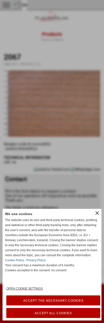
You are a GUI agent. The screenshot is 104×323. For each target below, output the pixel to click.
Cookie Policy (14, 260)
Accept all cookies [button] (53, 313)
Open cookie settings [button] (24, 288)
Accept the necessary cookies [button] (53, 300)
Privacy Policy (36, 260)
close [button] (97, 213)
